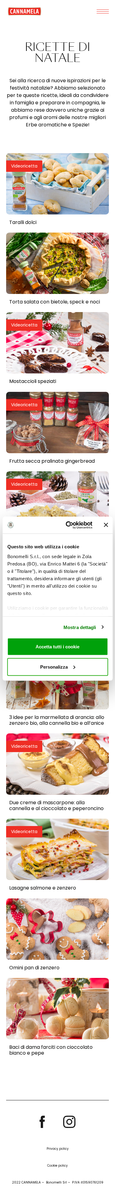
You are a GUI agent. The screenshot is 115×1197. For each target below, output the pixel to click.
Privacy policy (58, 1148)
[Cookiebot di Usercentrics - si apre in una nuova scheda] (68, 525)
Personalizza (54, 666)
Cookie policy (57, 1165)
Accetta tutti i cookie (57, 646)
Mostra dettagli (79, 627)
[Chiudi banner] (106, 525)
